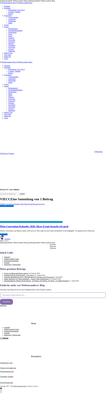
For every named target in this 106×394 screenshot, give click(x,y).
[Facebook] (15, 136)
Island (10, 36)
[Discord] (47, 152)
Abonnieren (6, 302)
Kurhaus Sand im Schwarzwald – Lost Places (19, 275)
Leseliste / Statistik (14, 12)
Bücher (10, 14)
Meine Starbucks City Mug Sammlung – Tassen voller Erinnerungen (26, 279)
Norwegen (11, 40)
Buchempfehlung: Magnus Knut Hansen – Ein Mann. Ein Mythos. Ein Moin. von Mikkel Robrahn (36, 281)
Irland (10, 34)
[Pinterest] (78, 136)
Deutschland (12, 32)
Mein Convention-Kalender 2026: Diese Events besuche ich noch (34, 226)
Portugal (11, 44)
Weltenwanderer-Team (11, 259)
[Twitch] (78, 152)
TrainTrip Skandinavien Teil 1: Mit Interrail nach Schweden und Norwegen (28, 277)
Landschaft (12, 19)
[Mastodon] (98, 152)
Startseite (7, 6)
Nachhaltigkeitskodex (15, 30)
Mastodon (3, 305)
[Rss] (15, 152)
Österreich (11, 42)
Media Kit (7, 57)
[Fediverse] (4, 153)
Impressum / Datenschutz (12, 264)
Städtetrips (11, 51)
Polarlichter (12, 21)
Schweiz (11, 49)
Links (6, 59)
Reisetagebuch (13, 29)
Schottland (11, 45)
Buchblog (7, 8)
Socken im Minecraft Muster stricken (16, 273)
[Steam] (11, 153)
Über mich (7, 55)
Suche (22, 194)
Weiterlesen (4, 234)
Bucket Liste (8, 53)
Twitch (6, 25)
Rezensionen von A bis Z (16, 10)
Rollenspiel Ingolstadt (11, 261)
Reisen (6, 27)
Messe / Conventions (7, 206)
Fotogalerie (7, 16)
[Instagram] (47, 136)
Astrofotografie (13, 17)
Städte (10, 23)
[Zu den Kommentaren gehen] (15, 222)
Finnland (11, 38)
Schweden (11, 47)
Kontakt (6, 263)
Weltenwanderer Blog (20, 386)
